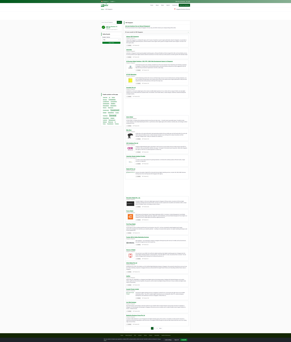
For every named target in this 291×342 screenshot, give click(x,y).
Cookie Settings (168, 339)
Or (115, 122)
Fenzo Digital (129, 211)
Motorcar (110, 122)
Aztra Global (129, 117)
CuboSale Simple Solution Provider (135, 156)
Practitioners (110, 123)
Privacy (150, 335)
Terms (145, 335)
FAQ (135, 335)
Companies (112, 99)
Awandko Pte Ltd (131, 87)
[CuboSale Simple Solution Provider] (130, 162)
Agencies (105, 97)
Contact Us (174, 5)
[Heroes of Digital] (130, 256)
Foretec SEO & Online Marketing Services (137, 237)
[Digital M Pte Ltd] (130, 175)
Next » (160, 328)
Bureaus (105, 99)
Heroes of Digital (130, 250)
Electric (104, 107)
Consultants (114, 101)
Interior (112, 118)
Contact (140, 335)
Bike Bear (129, 130)
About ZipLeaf (128, 335)
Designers (113, 105)
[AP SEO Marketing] (130, 80)
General (112, 115)
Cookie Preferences (166, 335)
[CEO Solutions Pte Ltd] (130, 149)
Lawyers (105, 120)
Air (109, 97)
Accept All (184, 339)
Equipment (115, 110)
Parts (104, 123)
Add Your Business (184, 5)
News (162, 5)
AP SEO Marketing (131, 74)
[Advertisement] (145, 15)
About (157, 5)
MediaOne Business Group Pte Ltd (135, 315)
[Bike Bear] (130, 136)
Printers (117, 123)
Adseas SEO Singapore (132, 36)
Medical (105, 122)
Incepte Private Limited (132, 289)
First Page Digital (130, 224)
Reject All (177, 339)
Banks (113, 97)
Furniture (105, 115)
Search (168, 5)
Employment (106, 110)
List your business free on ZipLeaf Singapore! (137, 26)
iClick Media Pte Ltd (131, 263)
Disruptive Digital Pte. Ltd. (133, 198)
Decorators (106, 105)
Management (112, 120)
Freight (117, 112)
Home (151, 5)
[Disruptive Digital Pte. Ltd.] (130, 204)
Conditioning (106, 101)
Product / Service (106, 37)
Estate (104, 112)
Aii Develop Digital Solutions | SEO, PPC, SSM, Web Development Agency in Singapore (149, 61)
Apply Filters (111, 42)
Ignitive (128, 276)
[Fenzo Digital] (130, 217)
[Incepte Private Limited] (130, 295)
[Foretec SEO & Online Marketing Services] (130, 243)
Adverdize (129, 49)
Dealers (113, 103)
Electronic (110, 107)
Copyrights (156, 335)
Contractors (106, 103)
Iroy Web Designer (131, 302)
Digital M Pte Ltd (130, 169)
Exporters (111, 112)
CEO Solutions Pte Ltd (132, 143)
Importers (106, 118)
